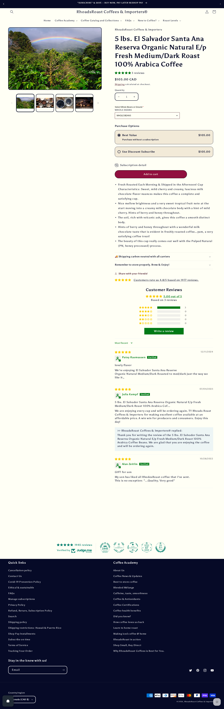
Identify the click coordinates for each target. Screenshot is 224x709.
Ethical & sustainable (21, 587)
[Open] (8, 701)
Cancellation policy (19, 570)
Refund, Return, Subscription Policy (30, 610)
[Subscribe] (63, 670)
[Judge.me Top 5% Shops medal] (160, 547)
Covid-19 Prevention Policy (24, 581)
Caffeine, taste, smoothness (130, 593)
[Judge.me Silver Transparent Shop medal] (133, 547)
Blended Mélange (123, 587)
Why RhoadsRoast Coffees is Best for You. (138, 651)
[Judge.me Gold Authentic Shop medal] (119, 547)
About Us (118, 570)
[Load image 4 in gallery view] (84, 103)
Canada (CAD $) (20, 699)
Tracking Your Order (20, 651)
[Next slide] (220, 4)
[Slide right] (98, 103)
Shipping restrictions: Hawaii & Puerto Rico (34, 627)
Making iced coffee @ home (129, 633)
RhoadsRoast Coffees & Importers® (200, 702)
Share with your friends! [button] (133, 273)
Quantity (120, 90)
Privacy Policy (16, 605)
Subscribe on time (19, 639)
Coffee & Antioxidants (126, 599)
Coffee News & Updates (127, 576)
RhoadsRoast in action (127, 639)
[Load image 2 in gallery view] (45, 103)
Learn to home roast (125, 627)
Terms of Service (18, 645)
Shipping (120, 84)
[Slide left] (11, 103)
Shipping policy (17, 622)
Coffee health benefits (127, 610)
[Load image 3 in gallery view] (65, 103)
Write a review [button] (164, 331)
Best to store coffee (125, 581)
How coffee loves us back (128, 622)
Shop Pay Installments (21, 633)
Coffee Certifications (126, 605)
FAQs (11, 593)
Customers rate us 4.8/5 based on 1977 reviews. (166, 280)
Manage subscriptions (21, 599)
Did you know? (122, 616)
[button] (11, 11)
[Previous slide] (3, 4)
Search (12, 616)
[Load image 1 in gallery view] (25, 103)
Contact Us (15, 576)
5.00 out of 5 (172, 296)
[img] (123, 352)
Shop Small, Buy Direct (127, 645)
